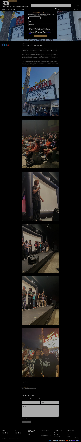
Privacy (30, 33)
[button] (55, 8)
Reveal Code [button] (40, 36)
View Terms (48, 32)
